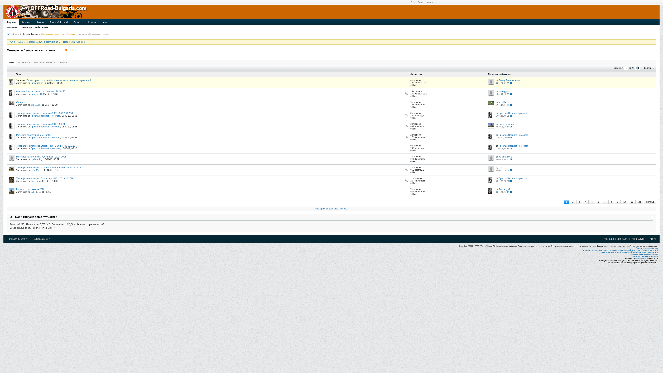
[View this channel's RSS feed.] (66, 50)
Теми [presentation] (11, 62)
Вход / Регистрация (421, 2)
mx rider (503, 102)
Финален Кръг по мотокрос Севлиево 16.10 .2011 (42, 91)
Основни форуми (30, 34)
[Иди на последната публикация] (511, 83)
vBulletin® (641, 258)
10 (624, 202)
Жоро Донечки (38, 83)
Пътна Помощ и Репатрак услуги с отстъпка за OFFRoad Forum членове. (47, 42)
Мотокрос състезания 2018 (30, 189)
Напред (650, 202)
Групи (40, 22)
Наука (105, 22)
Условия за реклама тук (647, 248)
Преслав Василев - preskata (45, 115)
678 (32, 192)
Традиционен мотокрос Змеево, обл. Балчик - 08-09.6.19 (45, 146)
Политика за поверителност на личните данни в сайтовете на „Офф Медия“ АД (620, 250)
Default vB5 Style (17, 239)
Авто (76, 22)
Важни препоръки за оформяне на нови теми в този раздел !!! (59, 80)
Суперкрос (21, 102)
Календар (27, 27)
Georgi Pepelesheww (509, 80)
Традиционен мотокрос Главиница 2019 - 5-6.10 (40, 124)
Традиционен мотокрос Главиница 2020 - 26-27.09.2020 (44, 113)
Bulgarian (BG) (41, 239)
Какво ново (12, 27)
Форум (16, 34)
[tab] (11, 62)
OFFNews (90, 22)
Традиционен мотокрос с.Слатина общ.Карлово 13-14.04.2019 (48, 167)
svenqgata (504, 91)
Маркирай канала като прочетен (331, 208)
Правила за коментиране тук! (644, 254)
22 (639, 202)
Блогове (26, 22)
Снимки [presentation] (63, 62)
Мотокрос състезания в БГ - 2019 (33, 135)
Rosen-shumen (506, 124)
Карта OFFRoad (59, 22)
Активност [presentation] (24, 62)
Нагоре (652, 239)
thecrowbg (36, 181)
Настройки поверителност (645, 256)
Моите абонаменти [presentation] (44, 62)
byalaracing (36, 159)
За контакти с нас (625, 239)
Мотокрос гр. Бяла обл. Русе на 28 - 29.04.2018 (41, 156)
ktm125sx (36, 105)
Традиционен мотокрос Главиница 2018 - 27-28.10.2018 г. (45, 178)
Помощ (608, 239)
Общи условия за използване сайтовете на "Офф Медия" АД (629, 252)
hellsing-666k (505, 156)
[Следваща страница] (638, 68)
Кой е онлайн (41, 27)
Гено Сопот (36, 170)
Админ (641, 239)
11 (632, 202)
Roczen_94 (36, 94)
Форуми (11, 22)
